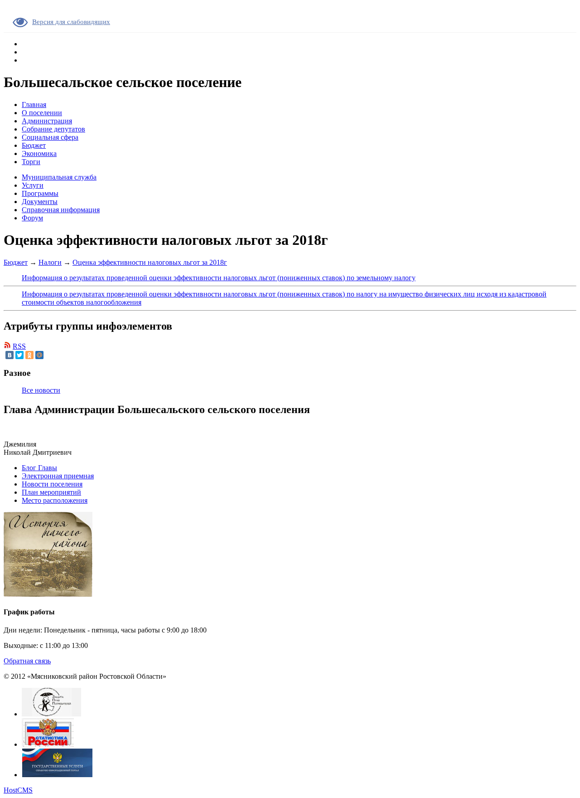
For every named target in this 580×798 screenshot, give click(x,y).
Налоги (50, 262)
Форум (32, 218)
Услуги (33, 185)
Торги (31, 161)
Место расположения (54, 500)
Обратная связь (27, 661)
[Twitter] (19, 355)
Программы (40, 193)
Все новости (41, 390)
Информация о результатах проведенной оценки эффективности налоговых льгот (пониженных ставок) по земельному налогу (219, 278)
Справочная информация (61, 210)
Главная (34, 104)
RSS (19, 346)
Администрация (47, 121)
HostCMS (18, 790)
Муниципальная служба (59, 177)
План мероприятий (51, 492)
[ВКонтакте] (9, 355)
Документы (40, 201)
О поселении (42, 113)
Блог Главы (39, 468)
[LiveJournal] (49, 355)
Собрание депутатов (53, 129)
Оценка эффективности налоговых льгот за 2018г (149, 262)
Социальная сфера (50, 137)
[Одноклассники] (29, 355)
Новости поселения (52, 484)
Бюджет (34, 145)
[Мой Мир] (39, 355)
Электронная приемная (58, 476)
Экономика (39, 153)
